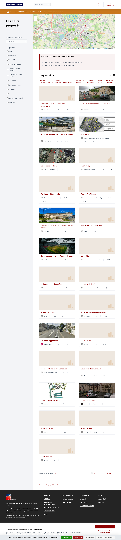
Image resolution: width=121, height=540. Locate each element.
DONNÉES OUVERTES (87, 506)
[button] (10, 47)
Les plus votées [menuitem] (42, 81)
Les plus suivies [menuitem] (100, 81)
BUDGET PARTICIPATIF (51, 507)
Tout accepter (105, 527)
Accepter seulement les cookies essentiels (105, 531)
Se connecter (66, 502)
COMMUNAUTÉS (49, 511)
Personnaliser (89, 537)
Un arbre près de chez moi (49, 12)
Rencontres (84, 502)
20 (55, 473)
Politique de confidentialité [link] (105, 537)
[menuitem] (16, 41)
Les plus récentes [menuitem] (58, 81)
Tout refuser (78, 537)
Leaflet (96, 48)
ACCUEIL (47, 499)
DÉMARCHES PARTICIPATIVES (25, 12)
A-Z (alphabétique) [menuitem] (67, 81)
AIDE (45, 514)
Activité (83, 499)
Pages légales (102, 499)
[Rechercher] (48, 4)
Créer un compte (67, 499)
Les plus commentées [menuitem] (90, 81)
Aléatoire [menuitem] (50, 82)
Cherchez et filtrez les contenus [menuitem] (14, 37)
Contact (101, 502)
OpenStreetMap (104, 48)
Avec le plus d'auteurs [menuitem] (109, 81)
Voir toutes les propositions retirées (50, 485)
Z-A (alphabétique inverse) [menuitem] (79, 81)
